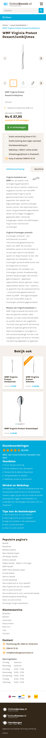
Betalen (5, 617)
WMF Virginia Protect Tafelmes (32, 379)
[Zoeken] (41, 10)
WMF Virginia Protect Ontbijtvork (11, 379)
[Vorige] (4, 58)
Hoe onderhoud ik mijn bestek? (18, 514)
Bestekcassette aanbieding (14, 596)
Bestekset (6, 546)
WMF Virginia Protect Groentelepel (21, 428)
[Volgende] (41, 58)
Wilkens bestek (9, 560)
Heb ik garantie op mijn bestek (16, 586)
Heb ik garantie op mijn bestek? (18, 518)
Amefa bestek (8, 573)
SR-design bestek (10, 556)
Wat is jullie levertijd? (14, 524)
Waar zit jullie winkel (11, 600)
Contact (6, 633)
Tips (4, 630)
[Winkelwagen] (41, 4)
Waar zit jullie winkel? (14, 528)
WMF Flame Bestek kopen (13, 570)
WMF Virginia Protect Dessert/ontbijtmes (21, 28)
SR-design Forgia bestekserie (15, 603)
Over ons (6, 627)
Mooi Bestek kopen (10, 553)
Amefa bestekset (9, 580)
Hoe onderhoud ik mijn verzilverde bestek (20, 593)
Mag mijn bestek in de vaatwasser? (20, 521)
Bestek (5, 543)
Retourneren (8, 623)
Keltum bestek (8, 576)
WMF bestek (7, 566)
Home (5, 25)
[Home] (16, 4)
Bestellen (6, 613)
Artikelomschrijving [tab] (15, 169)
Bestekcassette (9, 550)
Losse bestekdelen (18, 25)
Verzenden (7, 620)
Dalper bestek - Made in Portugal (16, 563)
